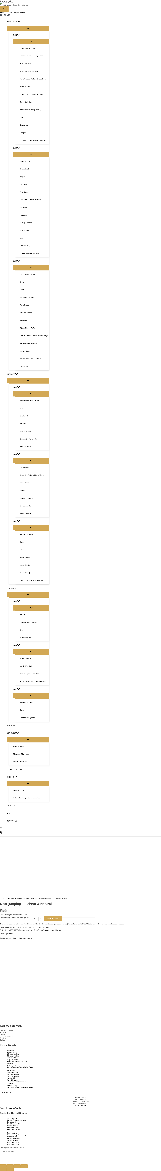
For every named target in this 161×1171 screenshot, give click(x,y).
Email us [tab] (3, 1032)
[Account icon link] (1, 827)
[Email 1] (8, 15)
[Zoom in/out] (3, 1166)
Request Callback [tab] (6, 1031)
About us (10, 1063)
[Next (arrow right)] (10, 1169)
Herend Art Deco (13, 1128)
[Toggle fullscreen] (10, 1166)
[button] (19, 22)
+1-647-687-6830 (6, 13)
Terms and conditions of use (17, 1061)
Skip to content (5, 1)
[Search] (4, 9)
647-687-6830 (86, 924)
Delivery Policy (12, 1065)
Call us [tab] (2, 1034)
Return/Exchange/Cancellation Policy (20, 1067)
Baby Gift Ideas (12, 1060)
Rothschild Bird (12, 1122)
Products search (6, 5)
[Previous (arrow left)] (3, 1169)
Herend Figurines (12, 898)
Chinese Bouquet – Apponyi (16, 1120)
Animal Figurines (13, 1052)
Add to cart (53, 919)
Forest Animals (31, 898)
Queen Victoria (12, 1118)
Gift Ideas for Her (13, 1054)
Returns (10, 934)
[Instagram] (5, 15)
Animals (22, 898)
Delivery (3, 934)
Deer (40, 898)
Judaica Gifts (11, 1058)
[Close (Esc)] (24, 1166)
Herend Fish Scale (13, 1129)
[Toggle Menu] (28, 28)
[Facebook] (1, 15)
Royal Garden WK (13, 1126)
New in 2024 (11, 1050)
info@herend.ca (19, 13)
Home (2, 898)
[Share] (17, 1166)
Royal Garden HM (13, 1124)
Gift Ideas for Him (13, 1056)
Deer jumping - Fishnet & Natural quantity (14, 918)
